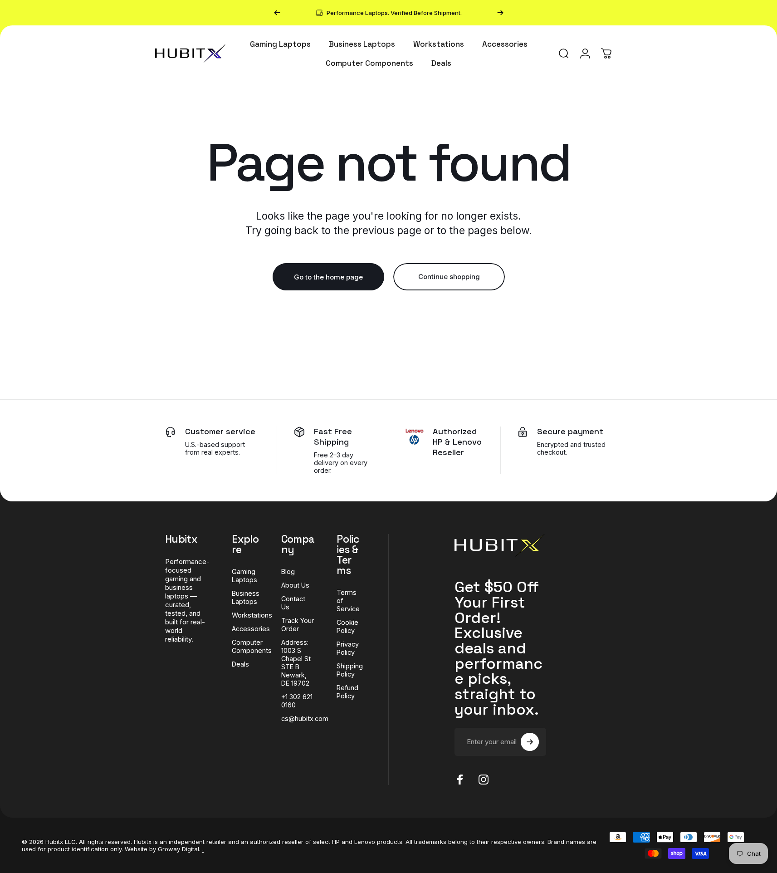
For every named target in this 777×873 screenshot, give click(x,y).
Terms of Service (348, 601)
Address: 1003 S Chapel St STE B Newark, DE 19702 (296, 662)
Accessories (251, 629)
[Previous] (277, 12)
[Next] (500, 12)
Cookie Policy (347, 626)
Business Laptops (245, 597)
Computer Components (252, 646)
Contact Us (293, 603)
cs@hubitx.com (304, 718)
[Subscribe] (530, 742)
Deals (240, 664)
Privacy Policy (348, 648)
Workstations (252, 615)
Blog (288, 571)
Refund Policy (347, 692)
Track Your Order (297, 625)
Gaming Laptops (244, 576)
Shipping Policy (350, 670)
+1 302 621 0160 (297, 701)
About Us (295, 585)
